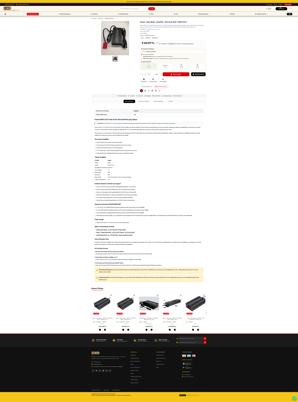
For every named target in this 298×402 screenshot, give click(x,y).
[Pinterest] (110, 370)
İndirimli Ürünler (160, 355)
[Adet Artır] (149, 74)
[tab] (129, 101)
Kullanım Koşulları (135, 382)
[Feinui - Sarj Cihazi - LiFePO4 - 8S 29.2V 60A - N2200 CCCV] (149, 304)
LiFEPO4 (136, 111)
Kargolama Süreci (135, 370)
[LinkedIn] (106, 370)
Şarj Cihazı (158, 361)
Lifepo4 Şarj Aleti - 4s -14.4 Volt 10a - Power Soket (111, 229)
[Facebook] (93, 370)
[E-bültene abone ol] (204, 338)
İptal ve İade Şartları (135, 367)
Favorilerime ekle (147, 86)
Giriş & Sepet (177, 74)
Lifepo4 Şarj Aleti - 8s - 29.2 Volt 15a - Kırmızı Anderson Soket (114, 235)
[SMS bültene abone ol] (204, 342)
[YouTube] (103, 370)
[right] (206, 312)
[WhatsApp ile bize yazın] (294, 398)
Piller (157, 367)
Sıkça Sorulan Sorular (96, 390)
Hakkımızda (133, 355)
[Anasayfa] (5, 14)
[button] (281, 8)
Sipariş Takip (269, 4)
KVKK (132, 373)
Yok (135, 114)
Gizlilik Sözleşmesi (135, 358)
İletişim (280, 4)
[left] (91, 312)
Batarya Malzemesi (160, 358)
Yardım (275, 4)
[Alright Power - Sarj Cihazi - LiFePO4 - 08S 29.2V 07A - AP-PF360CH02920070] (126, 304)
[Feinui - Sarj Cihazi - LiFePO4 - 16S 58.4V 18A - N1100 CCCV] (196, 304)
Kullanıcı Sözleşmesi (135, 361)
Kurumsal (134, 352)
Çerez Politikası (134, 379)
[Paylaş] (141, 90)
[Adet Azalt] (141, 74)
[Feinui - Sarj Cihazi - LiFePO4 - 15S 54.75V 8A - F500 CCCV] (172, 304)
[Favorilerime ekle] (111, 295)
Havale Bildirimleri (116, 390)
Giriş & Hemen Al (199, 74)
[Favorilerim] (291, 8)
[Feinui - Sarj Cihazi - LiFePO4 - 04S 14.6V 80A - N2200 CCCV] (102, 304)
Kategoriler (160, 352)
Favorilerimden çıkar (162, 86)
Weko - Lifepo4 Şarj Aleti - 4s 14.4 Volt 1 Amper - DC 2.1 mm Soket (115, 232)
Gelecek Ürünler (160, 364)
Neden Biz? (289, 4)
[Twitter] (96, 370)
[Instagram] (99, 370)
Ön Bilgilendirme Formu (136, 376)
